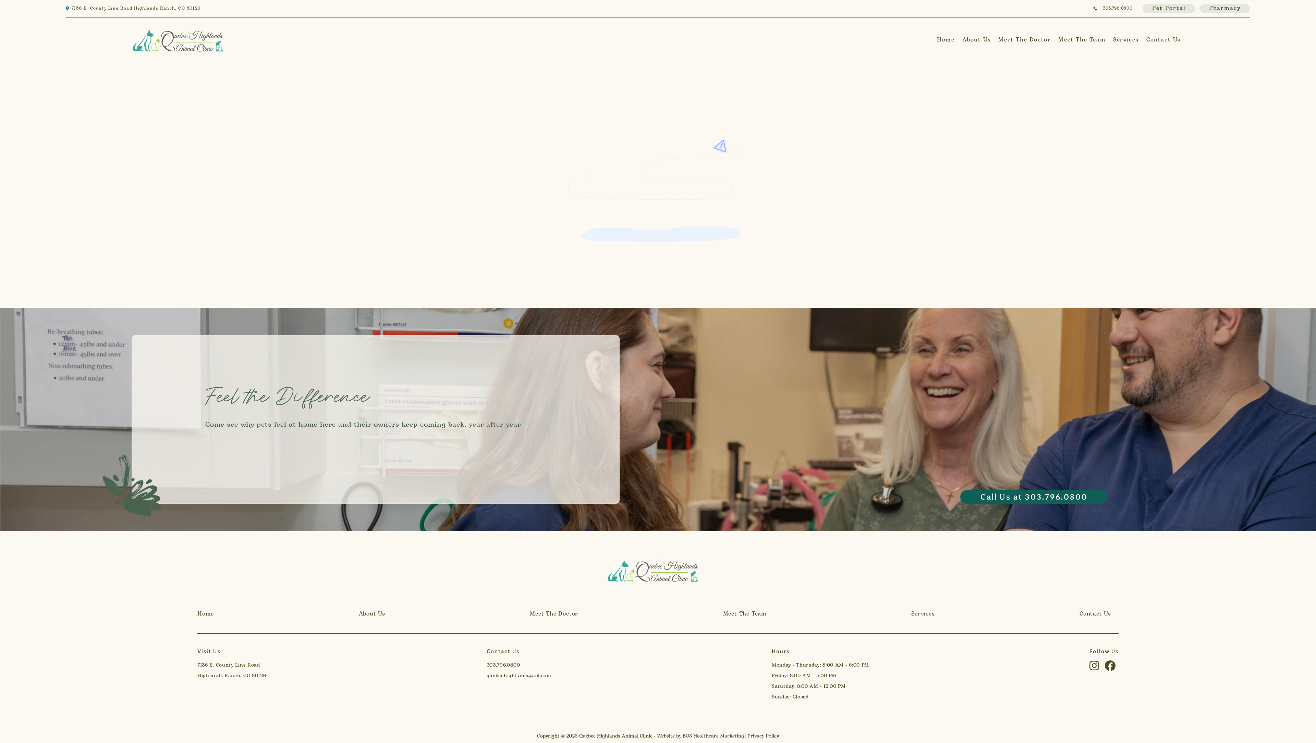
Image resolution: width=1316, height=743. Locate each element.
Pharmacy (1225, 8)
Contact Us (1163, 40)
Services (1126, 40)
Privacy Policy (763, 736)
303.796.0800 (1118, 8)
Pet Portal (1168, 8)
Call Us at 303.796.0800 (1034, 497)
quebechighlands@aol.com (519, 676)
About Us (976, 40)
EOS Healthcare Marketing (713, 736)
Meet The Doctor (1024, 40)
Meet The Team (1082, 40)
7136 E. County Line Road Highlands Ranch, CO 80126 (136, 8)
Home (945, 40)
